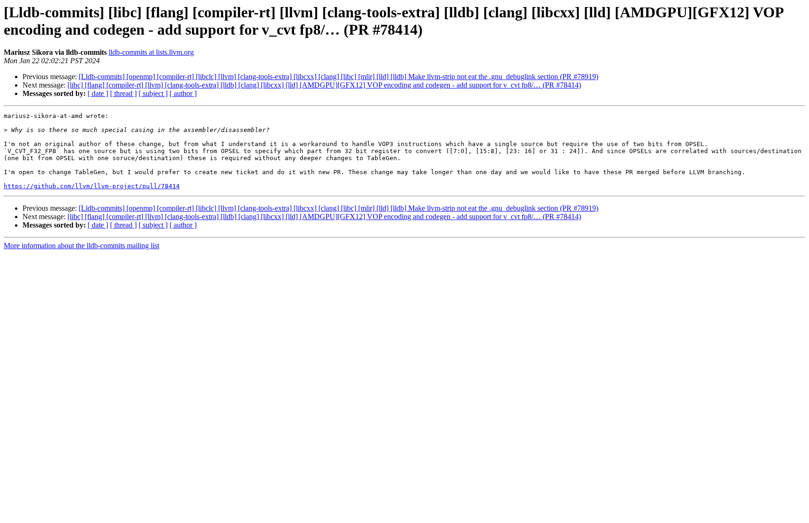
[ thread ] (123, 93)
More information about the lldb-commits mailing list (81, 246)
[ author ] (183, 93)
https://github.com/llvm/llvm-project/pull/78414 (92, 186)
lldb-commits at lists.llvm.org (151, 52)
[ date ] (98, 93)
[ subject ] (153, 93)
